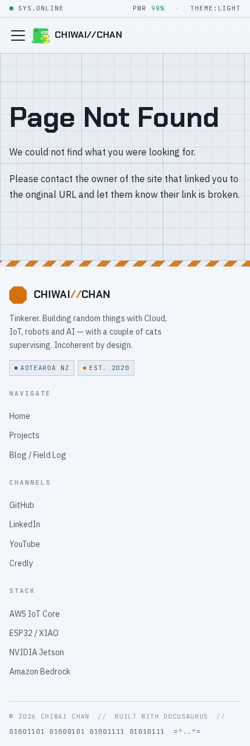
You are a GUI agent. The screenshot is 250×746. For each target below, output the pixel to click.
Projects (24, 435)
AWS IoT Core (34, 614)
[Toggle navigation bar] (18, 35)
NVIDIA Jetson (36, 652)
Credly (21, 563)
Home (19, 416)
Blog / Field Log (37, 455)
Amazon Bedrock (39, 671)
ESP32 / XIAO (34, 633)
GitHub (21, 505)
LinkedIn (24, 524)
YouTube (24, 544)
